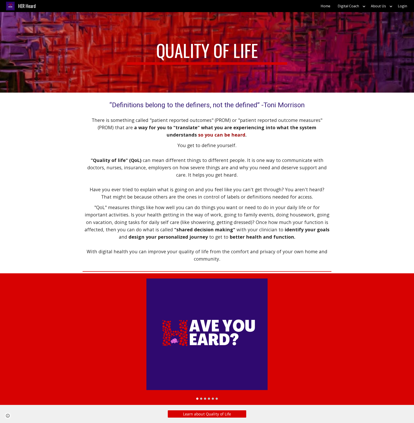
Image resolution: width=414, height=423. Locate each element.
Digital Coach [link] (348, 6)
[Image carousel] (207, 339)
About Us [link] (378, 6)
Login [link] (402, 6)
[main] (207, 52)
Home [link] (325, 6)
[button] (8, 416)
